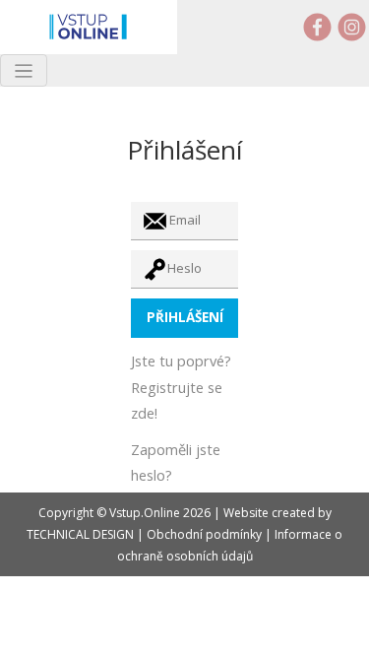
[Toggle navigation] (23, 70)
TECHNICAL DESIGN (80, 534)
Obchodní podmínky (204, 534)
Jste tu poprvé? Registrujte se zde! (181, 387)
